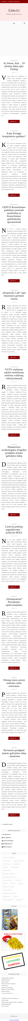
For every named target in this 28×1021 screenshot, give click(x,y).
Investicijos (6, 864)
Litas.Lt (14, 10)
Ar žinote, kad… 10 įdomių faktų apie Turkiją (14, 66)
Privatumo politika (14, 1020)
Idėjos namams (6, 991)
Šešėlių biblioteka (6, 1004)
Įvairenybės (14, 60)
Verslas (14, 524)
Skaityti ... (14, 121)
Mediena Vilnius (6, 980)
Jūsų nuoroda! (7, 993)
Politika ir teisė (7, 880)
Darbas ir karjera (18, 860)
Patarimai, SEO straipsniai (8, 983)
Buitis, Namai (6, 860)
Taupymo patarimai (8, 886)
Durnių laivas (5, 1006)
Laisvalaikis (14, 867)
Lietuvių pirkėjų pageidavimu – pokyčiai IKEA (14, 529)
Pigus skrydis (5, 982)
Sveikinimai (5, 985)
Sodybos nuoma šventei (8, 989)
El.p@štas (4, 1)
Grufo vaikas (5, 1000)
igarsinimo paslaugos (7, 987)
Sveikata (14, 444)
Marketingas (6, 870)
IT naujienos (14, 131)
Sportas (14, 596)
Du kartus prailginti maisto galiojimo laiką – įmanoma (14, 753)
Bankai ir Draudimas (9, 857)
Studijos (12, 883)
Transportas (14, 204)
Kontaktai (16, 1)
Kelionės (5, 867)
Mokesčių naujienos (9, 873)
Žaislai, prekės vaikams (8, 978)
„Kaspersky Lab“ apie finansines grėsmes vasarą (14, 295)
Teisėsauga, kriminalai (9, 893)
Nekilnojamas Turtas (9, 877)
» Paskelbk (10, 1)
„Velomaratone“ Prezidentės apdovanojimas (14, 602)
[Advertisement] (14, 40)
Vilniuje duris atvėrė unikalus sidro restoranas (14, 683)
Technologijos (7, 890)
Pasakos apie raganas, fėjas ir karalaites (12, 1002)
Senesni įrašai (8, 824)
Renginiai (18, 880)
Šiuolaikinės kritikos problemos (10, 998)
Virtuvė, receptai (8, 899)
